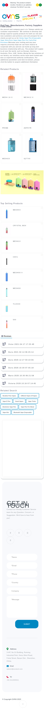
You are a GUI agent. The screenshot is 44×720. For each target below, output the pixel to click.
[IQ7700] (33, 145)
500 (14, 320)
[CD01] (6, 261)
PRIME (5, 128)
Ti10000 (17, 304)
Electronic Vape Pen (9, 407)
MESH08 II (18, 272)
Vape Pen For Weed (27, 407)
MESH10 (17, 241)
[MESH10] (6, 245)
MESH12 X (28, 97)
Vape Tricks (32, 401)
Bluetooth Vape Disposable (23, 412)
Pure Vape (13, 40)
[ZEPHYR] (33, 114)
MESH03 (17, 210)
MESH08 (17, 288)
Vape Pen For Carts (25, 40)
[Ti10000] (6, 308)
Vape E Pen (6, 401)
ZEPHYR (28, 128)
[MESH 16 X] (11, 83)
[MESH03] (6, 214)
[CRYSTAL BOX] (6, 229)
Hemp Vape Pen (25, 38)
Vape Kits (6, 412)
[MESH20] (11, 145)
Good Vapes (19, 401)
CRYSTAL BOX (19, 225)
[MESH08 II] (6, 276)
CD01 (15, 257)
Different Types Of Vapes (29, 396)
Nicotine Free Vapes (9, 396)
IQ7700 (27, 158)
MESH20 (6, 158)
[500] (6, 323)
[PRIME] (11, 114)
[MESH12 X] (33, 83)
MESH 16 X (7, 97)
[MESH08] (6, 292)
